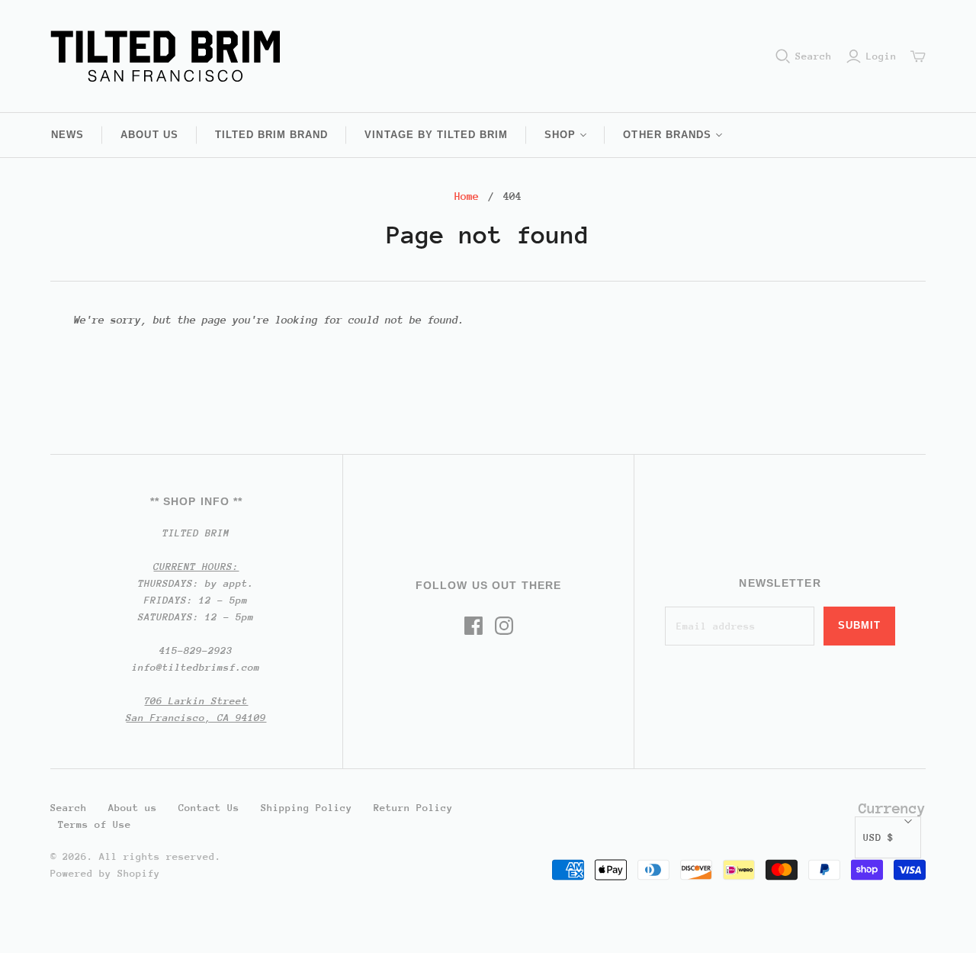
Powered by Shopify (105, 873)
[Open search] (783, 56)
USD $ (878, 837)
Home (466, 196)
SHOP (560, 134)
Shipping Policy (306, 807)
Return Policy (413, 807)
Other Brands (667, 134)
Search (813, 56)
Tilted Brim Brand (272, 134)
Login (881, 56)
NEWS (67, 134)
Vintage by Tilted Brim (436, 134)
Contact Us (208, 807)
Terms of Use (94, 824)
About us (149, 134)
